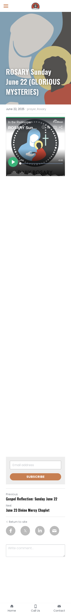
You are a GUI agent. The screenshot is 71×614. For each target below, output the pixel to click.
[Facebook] (10, 530)
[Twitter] (25, 530)
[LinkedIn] (40, 530)
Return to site (18, 522)
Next (9, 506)
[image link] (35, 5)
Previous (12, 494)
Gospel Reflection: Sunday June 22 (31, 499)
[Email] (54, 530)
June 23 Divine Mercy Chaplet (28, 510)
